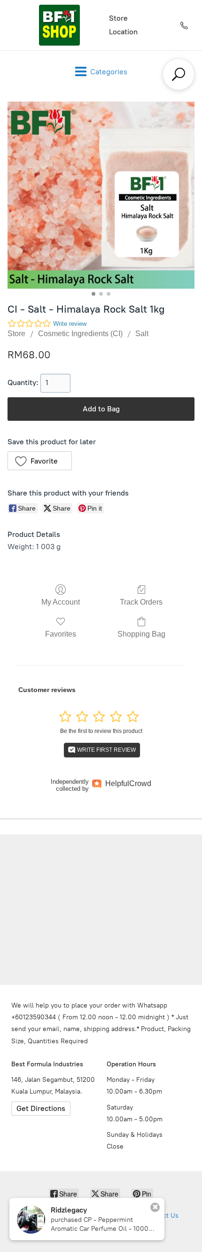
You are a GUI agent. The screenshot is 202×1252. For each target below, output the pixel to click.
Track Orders (141, 602)
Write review (69, 323)
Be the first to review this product (101, 731)
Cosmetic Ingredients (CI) (80, 334)
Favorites (60, 634)
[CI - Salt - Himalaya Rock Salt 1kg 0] (101, 195)
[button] (40, 460)
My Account (60, 602)
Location (123, 31)
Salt (141, 334)
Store (118, 18)
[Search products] (178, 74)
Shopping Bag (141, 634)
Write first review (106, 750)
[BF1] (59, 25)
